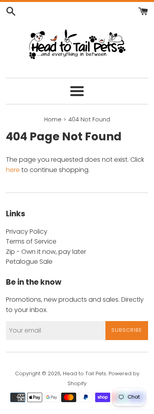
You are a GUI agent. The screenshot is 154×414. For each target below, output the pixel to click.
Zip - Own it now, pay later (46, 251)
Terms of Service (31, 241)
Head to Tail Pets (84, 373)
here (13, 169)
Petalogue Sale (29, 261)
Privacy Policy (26, 231)
